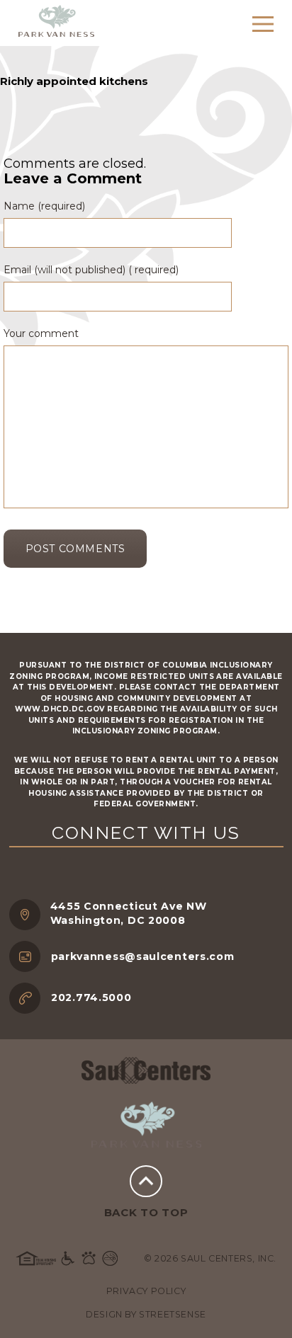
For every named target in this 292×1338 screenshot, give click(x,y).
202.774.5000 (91, 997)
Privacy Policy (146, 1291)
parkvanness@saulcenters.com (143, 956)
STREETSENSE (172, 1314)
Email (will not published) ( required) (91, 270)
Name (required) (44, 206)
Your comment (41, 333)
